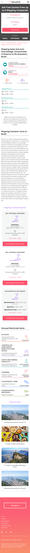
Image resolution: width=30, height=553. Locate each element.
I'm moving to (15, 22)
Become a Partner (5, 521)
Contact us (3, 518)
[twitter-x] (6, 532)
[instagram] (10, 532)
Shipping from (17, 63)
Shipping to (12, 71)
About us (3, 516)
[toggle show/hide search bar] (1, 1)
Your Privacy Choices (6, 525)
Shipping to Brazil (22, 43)
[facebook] (2, 532)
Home (2, 43)
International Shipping (11, 43)
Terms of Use (4, 527)
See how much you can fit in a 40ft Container (15, 272)
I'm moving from (15, 15)
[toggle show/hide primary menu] (28, 1)
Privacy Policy (4, 523)
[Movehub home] (15, 2)
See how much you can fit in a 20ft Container (15, 233)
